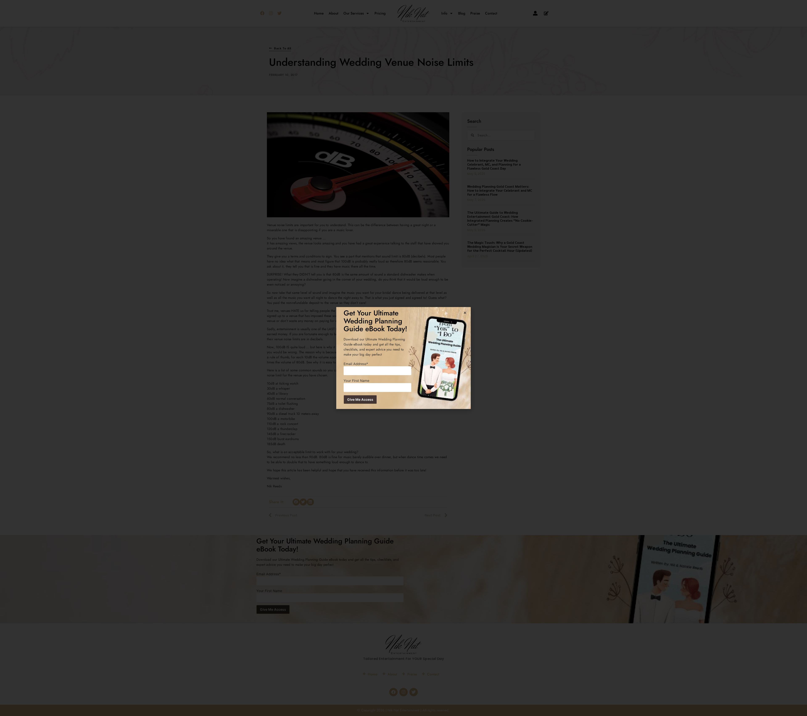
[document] (403, 358)
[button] (465, 312)
